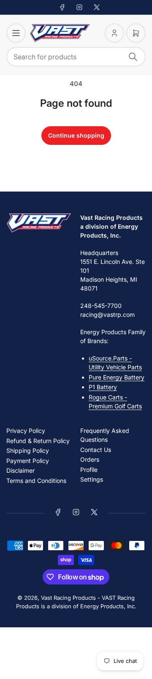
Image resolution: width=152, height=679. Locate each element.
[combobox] (76, 57)
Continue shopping (76, 135)
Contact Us (95, 449)
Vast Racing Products (68, 597)
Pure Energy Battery (116, 377)
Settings (91, 479)
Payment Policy (27, 460)
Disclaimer (20, 470)
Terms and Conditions (36, 480)
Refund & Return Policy (38, 440)
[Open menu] (16, 33)
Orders (89, 459)
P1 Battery (103, 387)
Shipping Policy (27, 450)
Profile (89, 469)
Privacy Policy (25, 430)
